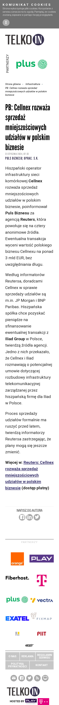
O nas (12, 656)
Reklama (27, 656)
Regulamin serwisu (44, 656)
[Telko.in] (29, 39)
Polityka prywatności (17, 665)
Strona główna (13, 84)
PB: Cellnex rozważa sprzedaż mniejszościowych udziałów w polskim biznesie (26, 91)
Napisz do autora (29, 510)
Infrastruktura (33, 84)
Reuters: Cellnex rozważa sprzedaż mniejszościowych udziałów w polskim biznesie (29, 475)
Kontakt (42, 665)
